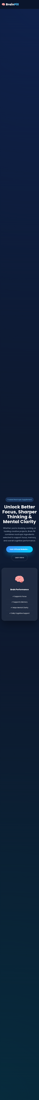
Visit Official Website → (19, 549)
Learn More (19, 557)
